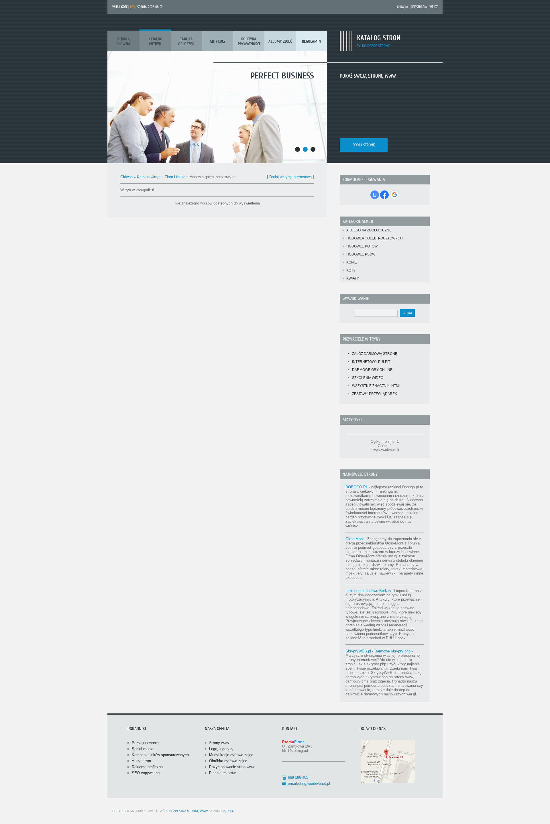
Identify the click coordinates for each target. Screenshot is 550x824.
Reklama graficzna (147, 767)
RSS (132, 7)
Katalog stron (378, 38)
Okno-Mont (354, 539)
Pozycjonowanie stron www (231, 767)
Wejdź (433, 7)
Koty (350, 270)
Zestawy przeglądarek (374, 394)
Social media (142, 749)
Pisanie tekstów (222, 773)
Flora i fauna (175, 177)
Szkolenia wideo (367, 378)
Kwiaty (352, 278)
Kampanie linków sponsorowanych (160, 755)
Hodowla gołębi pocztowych (374, 238)
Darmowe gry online (372, 370)
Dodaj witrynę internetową (290, 177)
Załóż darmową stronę (374, 354)
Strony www (219, 743)
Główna (402, 7)
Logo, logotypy (221, 749)
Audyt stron (141, 761)
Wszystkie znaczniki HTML (376, 386)
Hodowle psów (360, 254)
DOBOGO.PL (356, 487)
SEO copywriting (146, 773)
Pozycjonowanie (145, 743)
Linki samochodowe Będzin (368, 591)
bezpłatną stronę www (188, 811)
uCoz (231, 811)
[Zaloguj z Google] (394, 194)
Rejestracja (418, 7)
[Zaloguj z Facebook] (384, 194)
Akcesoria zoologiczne (369, 230)
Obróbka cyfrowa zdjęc (228, 761)
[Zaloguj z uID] (374, 194)
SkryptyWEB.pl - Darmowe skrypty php (377, 651)
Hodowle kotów (362, 246)
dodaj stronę (364, 145)
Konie (351, 262)
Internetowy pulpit (371, 362)
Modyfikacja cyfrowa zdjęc (231, 755)
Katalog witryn (148, 177)
